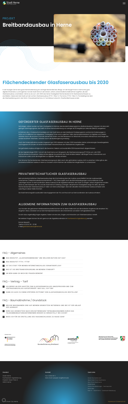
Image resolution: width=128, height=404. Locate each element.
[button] (43, 258)
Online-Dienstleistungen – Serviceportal (99, 386)
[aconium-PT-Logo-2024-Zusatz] (73, 336)
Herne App (91, 388)
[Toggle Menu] (124, 3)
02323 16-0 (52, 376)
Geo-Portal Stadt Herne (95, 382)
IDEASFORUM (91, 384)
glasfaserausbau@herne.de (32, 227)
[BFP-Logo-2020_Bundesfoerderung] (48, 332)
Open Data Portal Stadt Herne (97, 380)
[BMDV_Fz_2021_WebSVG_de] (10, 333)
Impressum (112, 401)
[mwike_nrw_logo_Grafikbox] (111, 330)
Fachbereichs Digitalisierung (77, 218)
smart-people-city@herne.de (58, 378)
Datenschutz (121, 401)
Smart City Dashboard (94, 378)
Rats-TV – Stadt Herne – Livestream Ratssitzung (101, 390)
